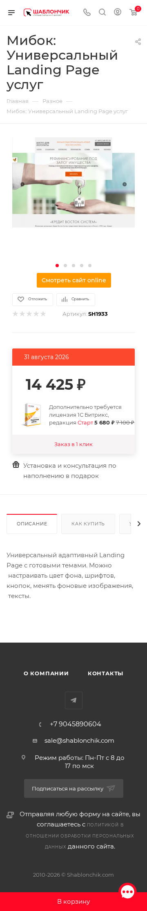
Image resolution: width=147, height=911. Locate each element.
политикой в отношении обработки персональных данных (80, 836)
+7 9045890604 (75, 724)
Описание (32, 524)
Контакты (105, 673)
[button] (57, 265)
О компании (46, 673)
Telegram (73, 700)
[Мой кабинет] (117, 13)
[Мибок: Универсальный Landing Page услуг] (73, 181)
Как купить (88, 524)
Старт (85, 422)
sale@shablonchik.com (79, 740)
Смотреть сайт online (74, 280)
